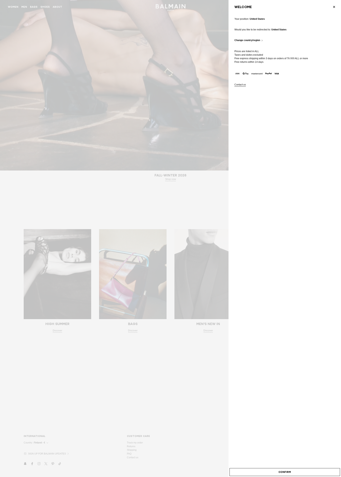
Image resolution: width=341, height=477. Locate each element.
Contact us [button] (240, 84)
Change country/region (247, 40)
